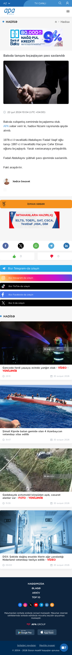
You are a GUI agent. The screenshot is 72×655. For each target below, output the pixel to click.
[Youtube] (36, 605)
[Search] (60, 3)
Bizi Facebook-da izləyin (21, 294)
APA (6, 126)
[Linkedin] (47, 605)
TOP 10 (36, 597)
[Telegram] (41, 605)
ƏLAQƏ (36, 588)
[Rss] (52, 605)
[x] (31, 605)
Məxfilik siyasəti (47, 645)
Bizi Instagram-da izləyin (21, 278)
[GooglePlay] (25, 632)
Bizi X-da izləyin (16, 303)
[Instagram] (25, 605)
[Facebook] (20, 605)
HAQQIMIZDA (36, 583)
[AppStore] (47, 632)
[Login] (67, 3)
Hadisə (65, 21)
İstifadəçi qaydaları (26, 645)
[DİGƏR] (67, 12)
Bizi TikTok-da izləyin (19, 286)
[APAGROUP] (36, 624)
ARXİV (36, 592)
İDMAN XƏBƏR (36, 204)
